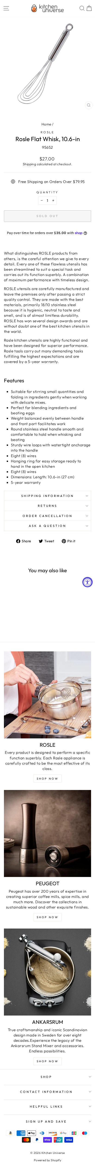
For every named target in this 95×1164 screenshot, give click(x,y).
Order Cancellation (48, 516)
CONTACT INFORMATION (46, 1092)
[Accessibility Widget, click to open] (87, 582)
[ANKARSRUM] (47, 972)
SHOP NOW (48, 917)
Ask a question (47, 526)
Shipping (29, 164)
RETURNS (47, 506)
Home (46, 124)
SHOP (46, 1077)
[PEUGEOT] (47, 833)
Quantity (47, 192)
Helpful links (46, 1106)
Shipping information (47, 496)
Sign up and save (46, 1121)
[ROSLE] (47, 694)
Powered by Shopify (47, 1160)
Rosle (48, 132)
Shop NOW (48, 778)
